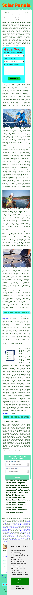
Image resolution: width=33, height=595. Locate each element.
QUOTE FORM (5, 413)
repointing (13, 533)
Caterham (5, 318)
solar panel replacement (10, 527)
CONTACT (23, 9)
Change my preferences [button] (20, 587)
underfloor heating (15, 526)
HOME (16, 9)
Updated (4, 577)
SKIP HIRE (5, 541)
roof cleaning (24, 532)
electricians (27, 535)
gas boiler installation (23, 523)
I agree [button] (20, 579)
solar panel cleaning (20, 524)
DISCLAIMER (28, 9)
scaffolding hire (15, 539)
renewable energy (23, 538)
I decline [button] (19, 583)
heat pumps (14, 536)
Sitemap (4, 575)
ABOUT (19, 9)
